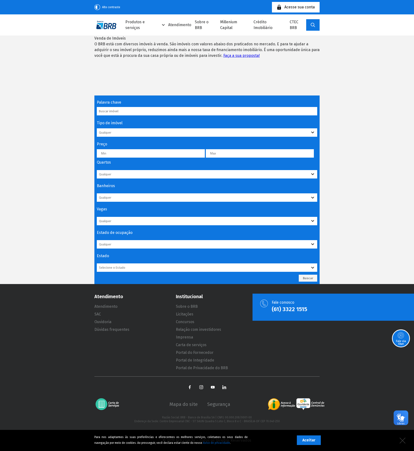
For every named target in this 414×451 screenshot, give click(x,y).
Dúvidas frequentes (111, 329)
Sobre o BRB (201, 25)
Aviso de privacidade (216, 443)
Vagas (102, 209)
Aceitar (308, 440)
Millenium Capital (228, 25)
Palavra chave (109, 102)
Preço (102, 144)
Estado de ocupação (114, 232)
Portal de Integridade (195, 360)
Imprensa (184, 337)
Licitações (184, 314)
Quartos (104, 162)
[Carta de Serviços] (109, 404)
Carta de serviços (191, 345)
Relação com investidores (198, 329)
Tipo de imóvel (109, 123)
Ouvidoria (102, 322)
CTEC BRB (294, 25)
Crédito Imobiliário (262, 25)
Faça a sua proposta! (241, 55)
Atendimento (179, 25)
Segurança (218, 404)
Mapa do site (183, 404)
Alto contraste (111, 7)
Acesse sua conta (299, 7)
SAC (97, 314)
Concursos (185, 322)
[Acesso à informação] (281, 404)
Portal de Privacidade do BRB (202, 368)
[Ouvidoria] (310, 404)
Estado (103, 256)
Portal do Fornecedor (194, 352)
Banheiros (106, 186)
